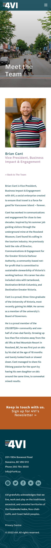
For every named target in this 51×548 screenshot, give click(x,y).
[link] (12, 471)
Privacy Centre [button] (13, 525)
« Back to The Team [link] (15, 174)
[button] (8, 483)
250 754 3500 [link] (21, 466)
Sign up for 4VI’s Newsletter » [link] (25, 412)
